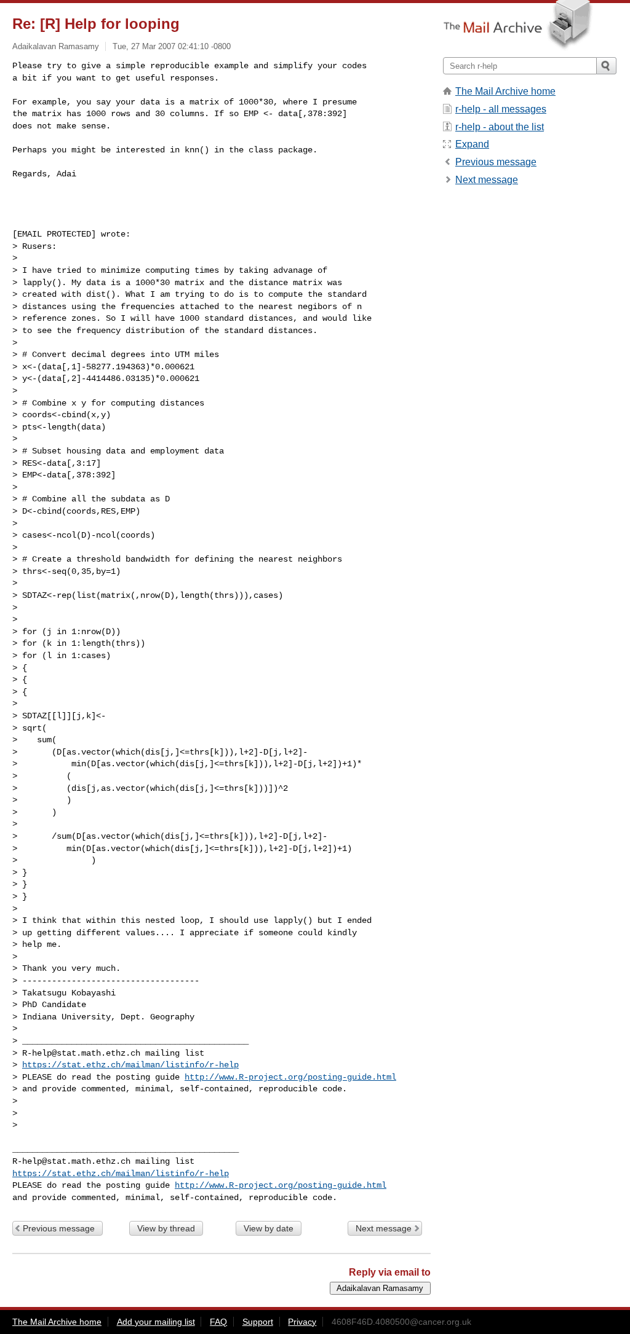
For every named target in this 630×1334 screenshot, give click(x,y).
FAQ (218, 1322)
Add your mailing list (156, 1322)
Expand (472, 144)
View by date (268, 1228)
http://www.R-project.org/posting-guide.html (290, 1077)
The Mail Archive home (505, 91)
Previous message (59, 1228)
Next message (384, 1228)
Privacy (302, 1322)
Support (257, 1322)
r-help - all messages (500, 109)
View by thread (166, 1228)
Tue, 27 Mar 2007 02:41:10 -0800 (172, 46)
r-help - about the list (499, 127)
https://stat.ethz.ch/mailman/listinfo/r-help (130, 1065)
